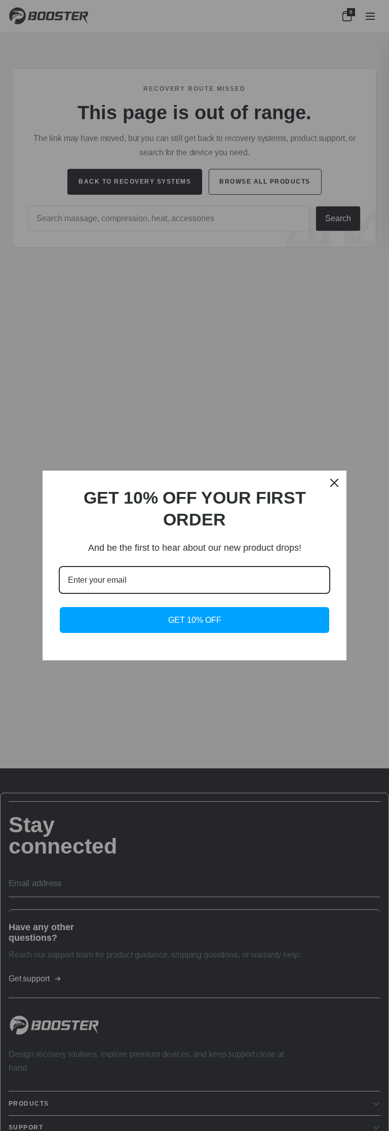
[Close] (334, 483)
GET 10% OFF (194, 620)
